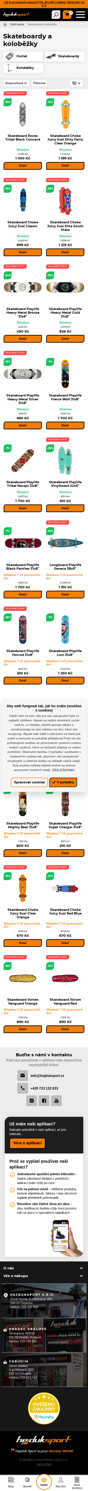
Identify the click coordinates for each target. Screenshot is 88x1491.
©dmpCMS (44, 1464)
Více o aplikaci (27, 1143)
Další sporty (17, 24)
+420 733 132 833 (44, 1088)
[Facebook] (44, 1100)
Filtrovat (39, 83)
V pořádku (65, 782)
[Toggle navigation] (56, 14)
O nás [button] (8, 1268)
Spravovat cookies (29, 782)
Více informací (63, 769)
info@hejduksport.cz (47, 1076)
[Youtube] (56, 1100)
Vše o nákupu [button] (15, 1276)
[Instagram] (31, 1100)
